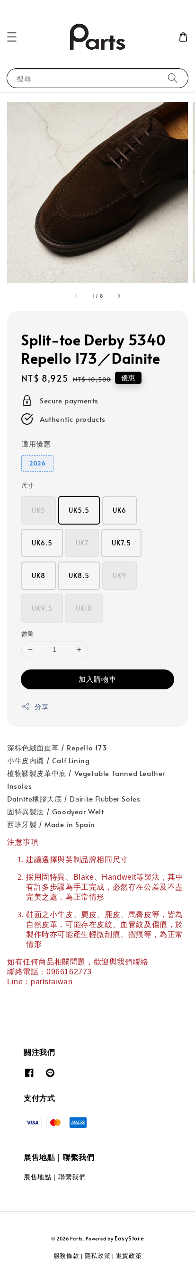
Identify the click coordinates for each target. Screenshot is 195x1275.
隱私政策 (98, 1255)
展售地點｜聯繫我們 (55, 1176)
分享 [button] (41, 706)
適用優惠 (36, 443)
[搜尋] (173, 78)
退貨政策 (129, 1255)
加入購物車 (97, 679)
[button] (11, 37)
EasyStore (129, 1238)
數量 (27, 633)
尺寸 (27, 485)
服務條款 (66, 1255)
